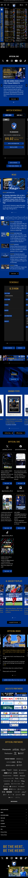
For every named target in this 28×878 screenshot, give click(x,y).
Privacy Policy (4, 832)
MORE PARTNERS (14, 801)
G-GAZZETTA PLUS (13, 622)
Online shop (8, 433)
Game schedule (13, 162)
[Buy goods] (5, 5)
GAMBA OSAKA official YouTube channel (13, 680)
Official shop (19, 433)
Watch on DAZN (13, 147)
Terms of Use (4, 834)
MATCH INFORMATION (13, 143)
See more (13, 99)
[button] (27, 24)
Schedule (20, 348)
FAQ (1, 829)
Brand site (13, 379)
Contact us (3, 826)
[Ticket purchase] (2, 5)
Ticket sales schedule (13, 166)
